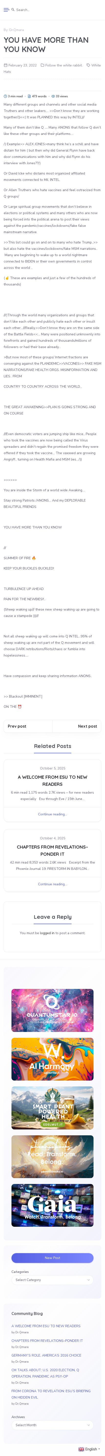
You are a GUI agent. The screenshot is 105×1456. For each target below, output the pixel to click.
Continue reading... (52, 814)
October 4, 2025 (52, 838)
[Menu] (7, 10)
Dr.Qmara (16, 30)
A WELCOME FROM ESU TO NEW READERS (46, 1326)
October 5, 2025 (52, 768)
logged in (47, 933)
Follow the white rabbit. (64, 65)
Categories (20, 1272)
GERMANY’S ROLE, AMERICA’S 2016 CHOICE (46, 1355)
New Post (52, 1258)
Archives (18, 1417)
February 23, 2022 (23, 65)
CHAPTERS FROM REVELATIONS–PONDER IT (47, 1340)
